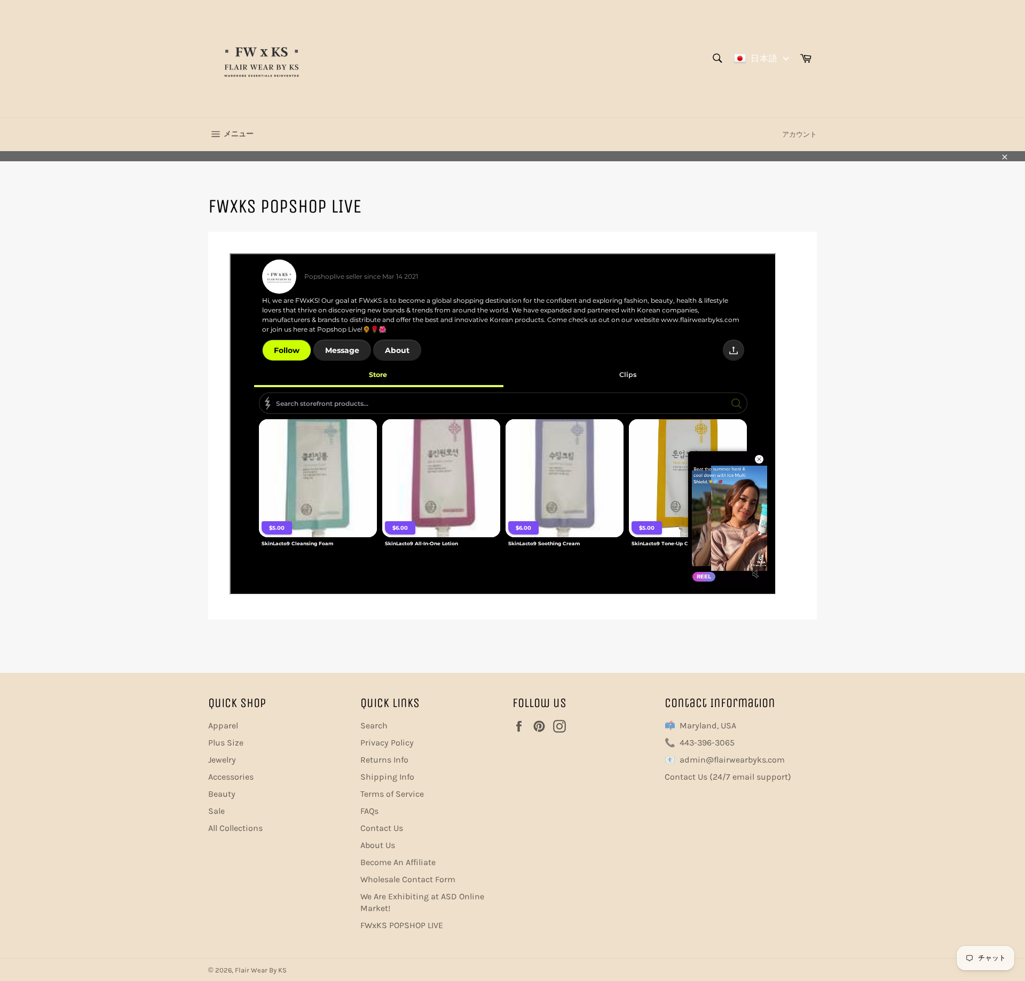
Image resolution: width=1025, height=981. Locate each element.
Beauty (221, 794)
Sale (216, 811)
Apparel (223, 725)
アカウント (799, 134)
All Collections (235, 828)
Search (374, 725)
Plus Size (225, 742)
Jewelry (222, 760)
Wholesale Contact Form (407, 879)
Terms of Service (392, 794)
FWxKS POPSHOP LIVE (401, 925)
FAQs (369, 811)
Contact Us (381, 828)
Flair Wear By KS (261, 970)
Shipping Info (387, 777)
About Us (377, 845)
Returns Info (384, 760)
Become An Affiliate (398, 862)
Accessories (231, 777)
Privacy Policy (387, 742)
